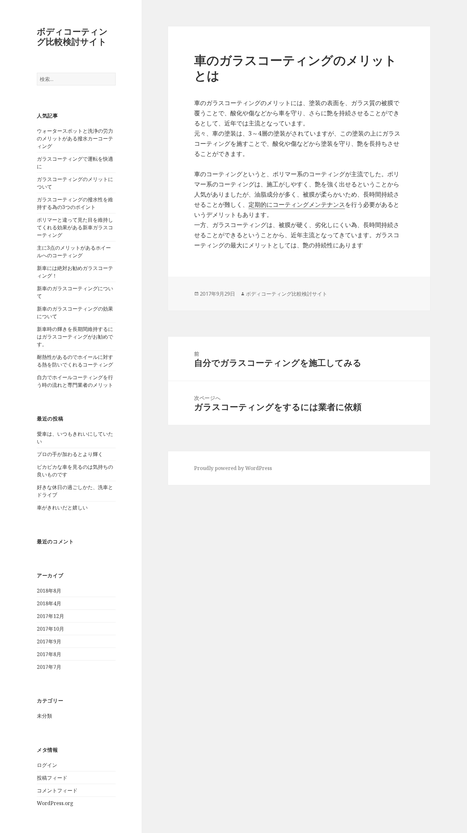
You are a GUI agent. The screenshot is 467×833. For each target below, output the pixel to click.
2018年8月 (49, 590)
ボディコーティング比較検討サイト (72, 36)
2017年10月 (50, 628)
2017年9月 (49, 641)
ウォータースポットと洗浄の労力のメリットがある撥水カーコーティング (75, 138)
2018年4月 (49, 603)
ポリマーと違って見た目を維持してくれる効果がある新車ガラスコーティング (75, 227)
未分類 (44, 715)
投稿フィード (52, 777)
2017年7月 (49, 666)
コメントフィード (57, 790)
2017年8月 (49, 654)
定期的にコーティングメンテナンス (296, 204)
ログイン (47, 765)
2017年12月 (50, 616)
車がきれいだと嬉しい (62, 507)
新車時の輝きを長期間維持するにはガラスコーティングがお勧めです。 (75, 337)
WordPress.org (55, 803)
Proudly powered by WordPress (233, 468)
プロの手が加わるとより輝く (70, 454)
